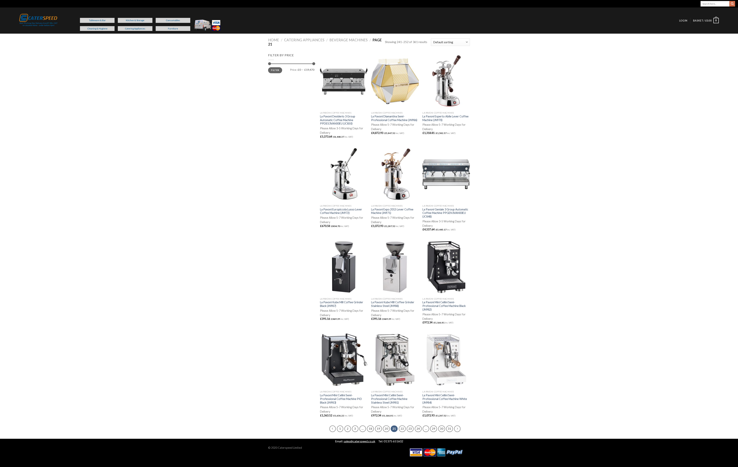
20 (386, 428)
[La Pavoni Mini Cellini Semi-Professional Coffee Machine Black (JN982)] (446, 266)
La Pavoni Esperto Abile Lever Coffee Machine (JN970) (445, 118)
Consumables (173, 20)
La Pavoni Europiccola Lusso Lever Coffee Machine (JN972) (341, 211)
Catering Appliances (135, 28)
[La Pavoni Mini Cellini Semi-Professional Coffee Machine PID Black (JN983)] (343, 360)
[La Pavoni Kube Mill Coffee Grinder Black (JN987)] (343, 266)
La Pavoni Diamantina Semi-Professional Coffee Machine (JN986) (394, 118)
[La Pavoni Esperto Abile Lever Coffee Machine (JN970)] (446, 81)
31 (449, 428)
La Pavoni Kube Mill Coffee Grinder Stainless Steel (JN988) (392, 304)
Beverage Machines (348, 40)
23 (410, 428)
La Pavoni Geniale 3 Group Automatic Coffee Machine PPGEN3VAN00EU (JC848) (445, 213)
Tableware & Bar (97, 20)
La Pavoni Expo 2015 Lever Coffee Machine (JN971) (392, 211)
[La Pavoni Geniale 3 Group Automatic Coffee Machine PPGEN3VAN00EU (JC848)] (446, 174)
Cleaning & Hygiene (97, 28)
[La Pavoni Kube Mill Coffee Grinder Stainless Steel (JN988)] (395, 266)
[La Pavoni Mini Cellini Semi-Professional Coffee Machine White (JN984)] (446, 360)
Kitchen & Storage (135, 20)
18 (370, 428)
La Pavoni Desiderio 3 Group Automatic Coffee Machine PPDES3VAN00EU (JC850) (337, 120)
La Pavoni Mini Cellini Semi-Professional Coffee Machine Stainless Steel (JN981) (389, 399)
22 (402, 428)
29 (433, 428)
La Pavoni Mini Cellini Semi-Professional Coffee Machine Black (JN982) (444, 306)
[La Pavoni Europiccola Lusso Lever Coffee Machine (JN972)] (343, 174)
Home (273, 40)
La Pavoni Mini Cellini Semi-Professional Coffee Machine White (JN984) (444, 399)
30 (441, 428)
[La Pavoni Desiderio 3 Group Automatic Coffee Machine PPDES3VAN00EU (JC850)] (343, 81)
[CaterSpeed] (38, 20)
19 (378, 428)
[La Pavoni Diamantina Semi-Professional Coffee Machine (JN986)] (395, 81)
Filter (275, 70)
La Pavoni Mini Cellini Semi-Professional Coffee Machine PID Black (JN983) (341, 399)
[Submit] (732, 4)
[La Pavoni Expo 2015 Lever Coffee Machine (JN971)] (395, 174)
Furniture (173, 28)
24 (418, 428)
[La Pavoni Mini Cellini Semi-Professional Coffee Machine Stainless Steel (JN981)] (395, 360)
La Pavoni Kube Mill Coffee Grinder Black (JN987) (341, 304)
